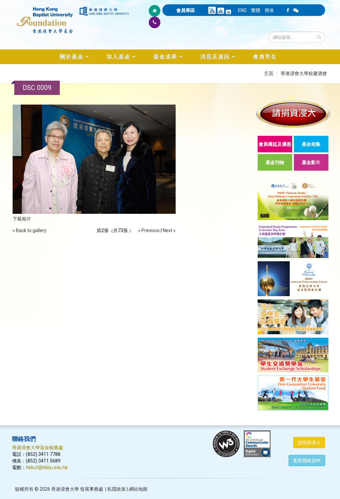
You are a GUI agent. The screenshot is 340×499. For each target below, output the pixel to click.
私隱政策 (116, 489)
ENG (242, 10)
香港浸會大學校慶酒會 (304, 73)
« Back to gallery (29, 230)
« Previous (149, 230)
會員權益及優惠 (275, 144)
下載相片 (22, 218)
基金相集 (311, 144)
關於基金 (72, 56)
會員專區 (185, 10)
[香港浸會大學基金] (45, 16)
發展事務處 (91, 489)
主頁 (268, 73)
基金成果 (165, 56)
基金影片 (311, 162)
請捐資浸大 (309, 442)
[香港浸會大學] (104, 11)
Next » (169, 230)
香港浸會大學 (65, 489)
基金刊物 (275, 162)
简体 (269, 10)
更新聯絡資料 (307, 460)
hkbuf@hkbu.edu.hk (47, 467)
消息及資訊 (215, 56)
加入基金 (118, 56)
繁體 (255, 10)
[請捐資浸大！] (293, 113)
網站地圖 (138, 489)
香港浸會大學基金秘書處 (37, 447)
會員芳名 (265, 56)
